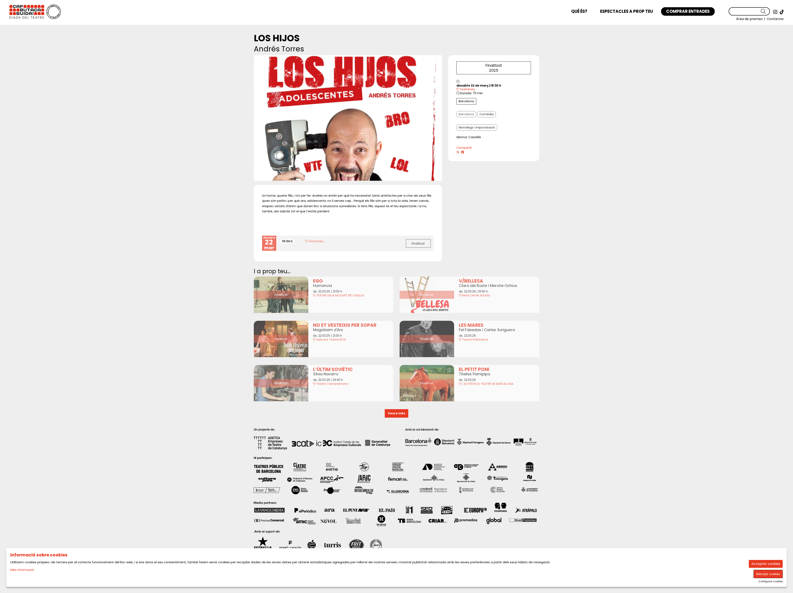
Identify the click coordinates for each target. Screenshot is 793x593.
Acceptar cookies (765, 563)
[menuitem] (775, 12)
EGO (318, 281)
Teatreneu (467, 89)
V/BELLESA (471, 281)
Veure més (396, 413)
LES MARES (471, 325)
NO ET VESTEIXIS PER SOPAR (344, 325)
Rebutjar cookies (768, 574)
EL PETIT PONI (474, 369)
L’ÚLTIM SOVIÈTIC (333, 369)
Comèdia (487, 114)
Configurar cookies (771, 581)
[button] (765, 11)
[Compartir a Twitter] (457, 152)
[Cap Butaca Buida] (136, 13)
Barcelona (466, 101)
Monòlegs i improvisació (477, 127)
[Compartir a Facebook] (462, 152)
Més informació (22, 570)
